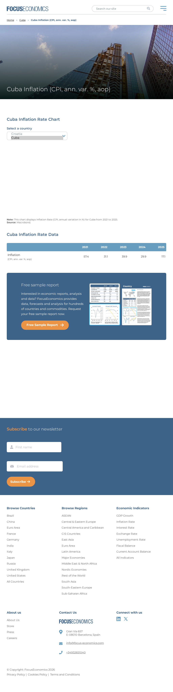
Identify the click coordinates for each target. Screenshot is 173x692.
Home (10, 20)
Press (10, 632)
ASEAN (66, 515)
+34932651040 (76, 652)
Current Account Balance (133, 551)
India (10, 545)
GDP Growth (124, 515)
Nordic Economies (74, 569)
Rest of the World (73, 575)
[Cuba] (37, 138)
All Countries (15, 581)
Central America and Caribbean (83, 527)
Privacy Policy (16, 674)
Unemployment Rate (130, 539)
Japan (11, 557)
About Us (13, 620)
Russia (11, 563)
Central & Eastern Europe (79, 521)
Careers (12, 638)
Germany (13, 539)
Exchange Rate (126, 533)
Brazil (10, 515)
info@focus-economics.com (85, 643)
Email (11, 458)
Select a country (19, 128)
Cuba (22, 20)
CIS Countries (71, 533)
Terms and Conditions (65, 674)
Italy (10, 551)
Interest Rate (125, 527)
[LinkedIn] (118, 619)
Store (10, 626)
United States (16, 575)
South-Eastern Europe (77, 587)
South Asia (69, 581)
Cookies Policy (37, 674)
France (11, 533)
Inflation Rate (125, 521)
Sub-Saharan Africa (74, 593)
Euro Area (13, 527)
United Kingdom (18, 569)
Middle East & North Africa (79, 563)
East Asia (68, 539)
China (11, 521)
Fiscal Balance (125, 545)
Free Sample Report (42, 325)
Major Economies (73, 557)
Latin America (71, 551)
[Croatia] (37, 134)
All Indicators (125, 557)
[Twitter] (125, 619)
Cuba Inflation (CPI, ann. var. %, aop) (53, 20)
